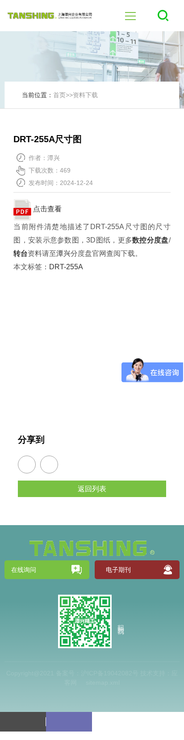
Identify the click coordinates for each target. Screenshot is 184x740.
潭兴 (63, 253)
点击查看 (46, 209)
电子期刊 (118, 569)
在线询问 (23, 569)
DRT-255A (66, 267)
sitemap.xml (103, 682)
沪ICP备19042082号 (109, 673)
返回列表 (92, 489)
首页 (59, 95)
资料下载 (85, 95)
